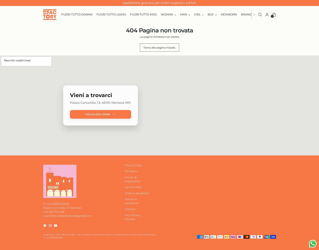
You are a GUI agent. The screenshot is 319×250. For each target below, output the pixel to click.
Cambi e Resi (133, 187)
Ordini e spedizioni (137, 193)
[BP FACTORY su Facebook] (45, 226)
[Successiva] (205, 3)
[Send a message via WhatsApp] (312, 243)
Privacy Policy (134, 165)
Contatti (130, 209)
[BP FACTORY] (49, 14)
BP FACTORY (69, 234)
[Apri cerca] (260, 14)
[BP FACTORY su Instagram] (51, 226)
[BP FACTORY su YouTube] (56, 226)
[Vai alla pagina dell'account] (267, 14)
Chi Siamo (131, 171)
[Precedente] (113, 3)
